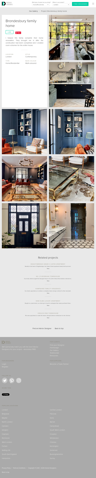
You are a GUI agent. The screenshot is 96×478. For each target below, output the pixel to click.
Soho (52, 418)
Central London (56, 410)
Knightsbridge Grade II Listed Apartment (48, 264)
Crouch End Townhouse (48, 313)
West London (7, 442)
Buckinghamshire (56, 454)
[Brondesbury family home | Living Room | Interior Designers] (24, 131)
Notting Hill (6, 450)
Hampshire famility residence (48, 288)
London (5, 410)
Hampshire (6, 458)
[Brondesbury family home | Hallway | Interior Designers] (24, 225)
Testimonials (54, 353)
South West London (57, 430)
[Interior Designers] (4, 7)
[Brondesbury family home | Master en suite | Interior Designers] (71, 225)
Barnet (52, 422)
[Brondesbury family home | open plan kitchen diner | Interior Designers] (71, 37)
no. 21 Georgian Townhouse (48, 276)
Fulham (4, 446)
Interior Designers (50, 468)
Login (4, 364)
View (48, 268)
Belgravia (5, 414)
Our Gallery (33, 11)
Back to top (59, 328)
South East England (9, 454)
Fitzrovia (53, 414)
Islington (5, 430)
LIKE (9, 32)
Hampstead (54, 426)
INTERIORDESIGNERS (9, 3)
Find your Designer (57, 345)
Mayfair (4, 418)
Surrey (52, 458)
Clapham (5, 434)
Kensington (54, 446)
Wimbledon (54, 438)
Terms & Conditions (19, 468)
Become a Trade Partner (59, 364)
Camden (5, 426)
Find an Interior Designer (42, 328)
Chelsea (53, 442)
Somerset (53, 450)
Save (19, 33)
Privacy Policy (6, 468)
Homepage (54, 348)
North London (7, 422)
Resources (54, 356)
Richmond (5, 438)
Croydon (53, 434)
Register (5, 367)
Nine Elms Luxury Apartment (48, 301)
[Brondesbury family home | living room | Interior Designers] (71, 131)
